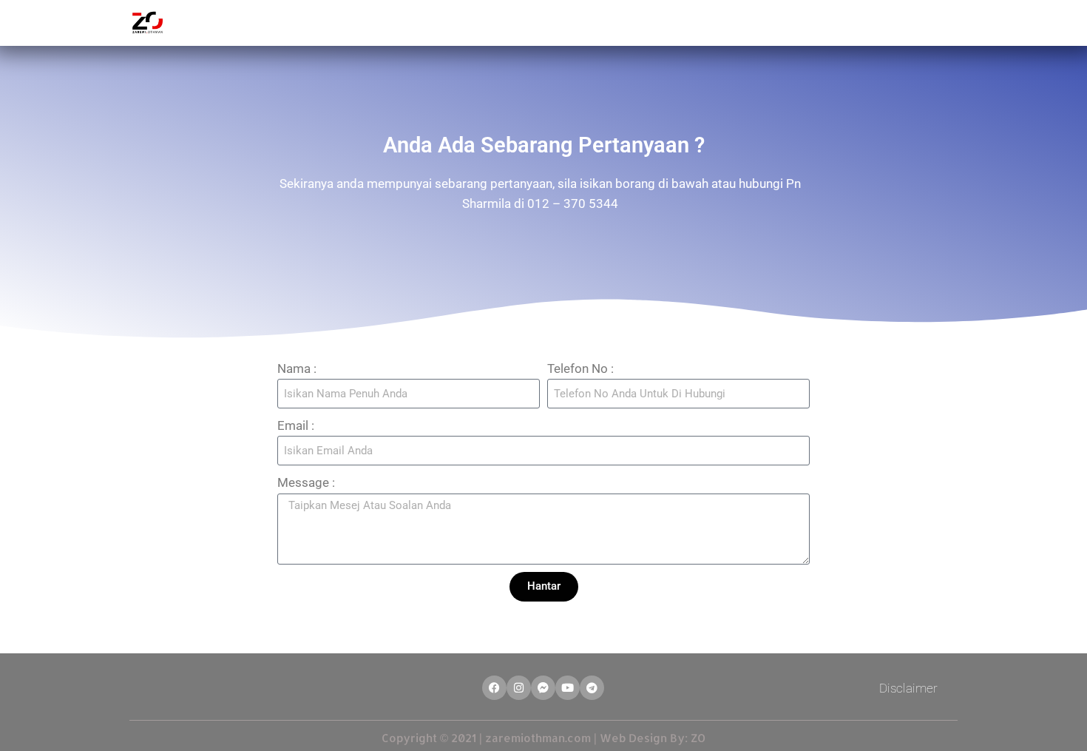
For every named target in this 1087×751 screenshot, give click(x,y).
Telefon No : (580, 368)
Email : (295, 425)
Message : (306, 482)
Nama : (296, 368)
